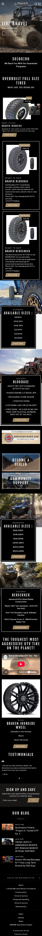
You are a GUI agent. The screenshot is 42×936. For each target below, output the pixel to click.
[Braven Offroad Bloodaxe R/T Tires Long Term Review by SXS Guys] (7, 859)
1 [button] (19, 778)
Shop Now (20, 746)
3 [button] (23, 778)
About (21, 914)
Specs (21, 885)
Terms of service (21, 896)
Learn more (21, 627)
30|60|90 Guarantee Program (21, 925)
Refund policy (21, 906)
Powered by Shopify (21, 934)
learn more (21, 420)
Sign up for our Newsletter (21, 878)
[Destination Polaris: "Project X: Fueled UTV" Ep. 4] (7, 827)
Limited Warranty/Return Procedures (21, 889)
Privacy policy (21, 892)
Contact (21, 918)
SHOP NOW (9, 135)
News (21, 921)
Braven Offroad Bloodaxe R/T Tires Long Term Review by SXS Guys (27, 862)
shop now (18, 343)
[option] (21, 26)
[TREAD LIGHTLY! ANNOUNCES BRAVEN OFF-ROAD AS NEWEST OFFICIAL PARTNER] (7, 841)
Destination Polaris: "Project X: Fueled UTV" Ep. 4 (27, 830)
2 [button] (21, 778)
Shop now (12, 205)
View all (21, 818)
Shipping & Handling (21, 899)
